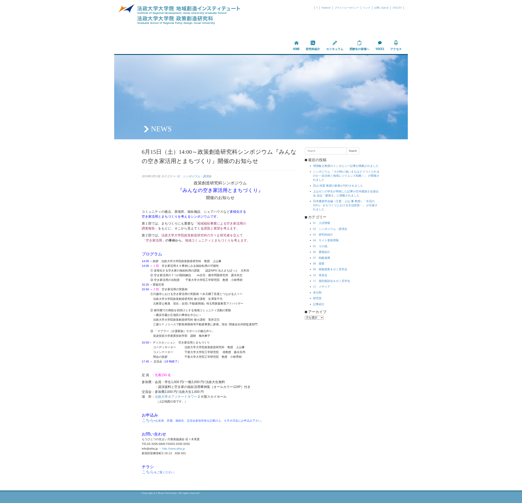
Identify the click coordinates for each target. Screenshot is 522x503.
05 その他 (320, 246)
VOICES (380, 49)
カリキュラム (334, 49)
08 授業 (318, 263)
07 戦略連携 (321, 257)
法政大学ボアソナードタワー (176, 396)
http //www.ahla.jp (174, 448)
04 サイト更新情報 (326, 240)
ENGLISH (397, 7)
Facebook (326, 7)
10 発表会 (320, 275)
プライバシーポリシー (347, 7)
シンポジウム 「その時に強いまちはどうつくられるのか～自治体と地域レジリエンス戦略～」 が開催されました (346, 175)
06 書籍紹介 (321, 252)
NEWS (161, 129)
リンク (366, 7)
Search (353, 150)
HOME (296, 49)
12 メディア (321, 286)
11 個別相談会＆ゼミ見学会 (331, 281)
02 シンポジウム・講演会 (194, 176)
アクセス (396, 49)
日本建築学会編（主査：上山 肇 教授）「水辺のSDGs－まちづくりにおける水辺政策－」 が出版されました (345, 205)
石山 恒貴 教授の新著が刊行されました (338, 185)
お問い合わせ (381, 7)
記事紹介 (318, 304)
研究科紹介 (313, 49)
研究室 (317, 298)
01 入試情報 (321, 223)
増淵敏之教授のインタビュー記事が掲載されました (346, 165)
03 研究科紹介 (323, 234)
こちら (148, 420)
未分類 (317, 292)
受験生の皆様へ (359, 49)
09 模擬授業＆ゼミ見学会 (330, 269)
